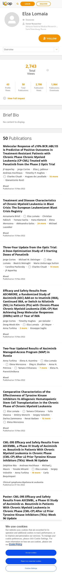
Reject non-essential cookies (31, 561)
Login (27, 4)
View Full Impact (16, 98)
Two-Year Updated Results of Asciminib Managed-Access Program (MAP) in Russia (29, 352)
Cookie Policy (15, 544)
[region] (31, 548)
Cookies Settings (31, 568)
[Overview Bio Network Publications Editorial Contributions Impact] (31, 49)
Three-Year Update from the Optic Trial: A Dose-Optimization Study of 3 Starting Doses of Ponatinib (30, 250)
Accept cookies (31, 552)
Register (43, 4)
